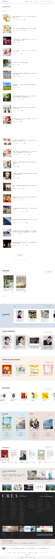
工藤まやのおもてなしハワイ (14, 507)
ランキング (3, 512)
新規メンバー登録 (7, 478)
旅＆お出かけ (17, 19)
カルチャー (18, 110)
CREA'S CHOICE (4, 516)
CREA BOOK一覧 (48, 447)
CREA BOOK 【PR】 (4, 536)
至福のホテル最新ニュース (14, 508)
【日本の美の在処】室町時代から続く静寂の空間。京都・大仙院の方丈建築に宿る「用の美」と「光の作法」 (24, 243)
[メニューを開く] (51, 1)
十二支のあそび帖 (39, 506)
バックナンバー (22, 415)
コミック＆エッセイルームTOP (48, 362)
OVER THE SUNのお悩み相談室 (31, 507)
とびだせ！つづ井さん (39, 505)
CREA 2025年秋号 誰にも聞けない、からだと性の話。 (23, 510)
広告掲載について (30, 552)
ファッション (3, 510)
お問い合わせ (18, 552)
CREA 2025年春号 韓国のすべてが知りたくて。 (23, 515)
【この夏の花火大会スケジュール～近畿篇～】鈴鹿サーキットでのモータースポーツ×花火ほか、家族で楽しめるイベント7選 (24, 40)
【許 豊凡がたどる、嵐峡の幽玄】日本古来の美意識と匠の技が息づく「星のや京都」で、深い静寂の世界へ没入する (24, 174)
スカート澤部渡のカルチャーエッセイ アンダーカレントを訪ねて (40, 511)
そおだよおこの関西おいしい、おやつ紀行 (14, 510)
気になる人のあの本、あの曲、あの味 (31, 503)
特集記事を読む (7, 435)
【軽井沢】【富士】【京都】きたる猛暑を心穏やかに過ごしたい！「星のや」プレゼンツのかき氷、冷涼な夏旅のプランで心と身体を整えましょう (24, 96)
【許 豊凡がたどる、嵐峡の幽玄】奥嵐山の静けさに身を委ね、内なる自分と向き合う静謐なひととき (24, 162)
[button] (3, 296)
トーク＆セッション (36, 1)
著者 (11, 536)
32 (24, 260)
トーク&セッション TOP (48, 332)
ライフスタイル (24, 154)
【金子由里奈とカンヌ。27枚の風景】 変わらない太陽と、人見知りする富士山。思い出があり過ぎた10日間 (24, 108)
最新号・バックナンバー (5, 535)
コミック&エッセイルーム (43, 1)
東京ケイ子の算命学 (48, 506)
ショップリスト (7, 437)
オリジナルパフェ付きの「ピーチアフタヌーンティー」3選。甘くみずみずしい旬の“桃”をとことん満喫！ (24, 51)
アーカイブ (3, 513)
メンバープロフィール (22, 535)
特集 (31, 1)
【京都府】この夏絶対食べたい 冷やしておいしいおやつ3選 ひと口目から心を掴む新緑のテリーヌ (24, 17)
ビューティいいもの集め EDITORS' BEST (13, 515)
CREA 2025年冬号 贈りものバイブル (22, 517)
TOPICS (3, 517)
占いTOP (47, 501)
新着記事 (26, 1)
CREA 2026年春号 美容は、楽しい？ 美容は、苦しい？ (23, 506)
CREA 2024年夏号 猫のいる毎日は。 (22, 521)
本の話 (34, 557)
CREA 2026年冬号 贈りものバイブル (22, 508)
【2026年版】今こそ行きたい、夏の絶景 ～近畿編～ (20, 62)
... (22, 260)
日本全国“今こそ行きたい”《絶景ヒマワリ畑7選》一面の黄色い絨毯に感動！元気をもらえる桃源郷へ (24, 85)
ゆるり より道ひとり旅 (39, 513)
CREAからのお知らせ (9, 552)
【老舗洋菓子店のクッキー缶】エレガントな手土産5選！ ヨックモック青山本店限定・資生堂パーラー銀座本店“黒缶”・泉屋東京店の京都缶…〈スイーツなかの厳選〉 (24, 231)
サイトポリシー (40, 552)
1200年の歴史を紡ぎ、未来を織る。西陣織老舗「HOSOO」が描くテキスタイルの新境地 (24, 220)
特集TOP (21, 501)
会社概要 (14, 552)
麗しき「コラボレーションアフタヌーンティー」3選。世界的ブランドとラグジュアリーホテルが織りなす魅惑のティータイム (24, 119)
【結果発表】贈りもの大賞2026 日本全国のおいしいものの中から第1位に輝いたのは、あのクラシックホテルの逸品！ (24, 141)
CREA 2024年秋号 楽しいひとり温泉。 (22, 519)
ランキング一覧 (48, 306)
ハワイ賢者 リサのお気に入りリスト (14, 505)
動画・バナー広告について (24, 552)
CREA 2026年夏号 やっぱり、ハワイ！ (22, 503)
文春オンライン (30, 557)
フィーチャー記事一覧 (48, 271)
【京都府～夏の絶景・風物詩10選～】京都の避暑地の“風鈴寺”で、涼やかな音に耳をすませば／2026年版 (24, 74)
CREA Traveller (21, 557)
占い (48, 1)
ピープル (12, 535)
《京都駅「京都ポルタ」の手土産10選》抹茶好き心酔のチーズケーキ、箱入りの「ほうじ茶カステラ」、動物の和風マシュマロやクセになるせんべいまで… (24, 152)
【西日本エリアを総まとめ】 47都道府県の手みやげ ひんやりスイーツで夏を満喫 (24, 28)
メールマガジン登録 (46, 541)
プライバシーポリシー (45, 552)
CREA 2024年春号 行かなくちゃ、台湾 (22, 523)
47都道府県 (24, 19)
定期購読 (35, 552)
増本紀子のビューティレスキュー (14, 519)
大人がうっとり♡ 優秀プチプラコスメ (14, 517)
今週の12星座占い (48, 505)
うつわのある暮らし (13, 513)
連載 (29, 1)
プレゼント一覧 (46, 543)
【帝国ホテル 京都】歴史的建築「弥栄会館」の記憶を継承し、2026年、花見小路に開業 (24, 186)
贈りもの (14, 19)
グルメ (21, 19)
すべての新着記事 (4, 501)
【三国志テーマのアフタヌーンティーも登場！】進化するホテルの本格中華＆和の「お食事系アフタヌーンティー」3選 (24, 197)
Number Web (26, 557)
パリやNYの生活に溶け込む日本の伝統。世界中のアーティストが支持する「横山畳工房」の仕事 (24, 209)
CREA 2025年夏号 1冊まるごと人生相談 (22, 513)
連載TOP (12, 501)
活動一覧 (21, 536)
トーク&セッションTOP (30, 501)
